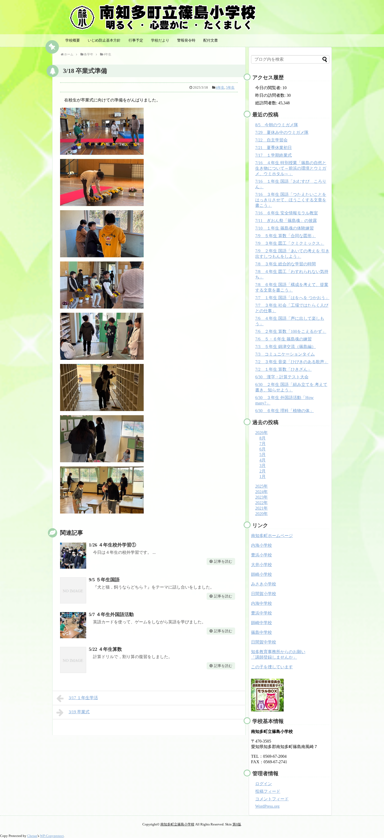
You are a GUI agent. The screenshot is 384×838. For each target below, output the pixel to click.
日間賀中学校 (263, 642)
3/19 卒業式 (79, 712)
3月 (262, 465)
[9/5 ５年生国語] (73, 590)
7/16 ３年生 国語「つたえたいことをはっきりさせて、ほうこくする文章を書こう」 (290, 200)
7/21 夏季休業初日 (273, 147)
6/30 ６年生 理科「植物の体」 (284, 410)
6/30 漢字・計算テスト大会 (282, 377)
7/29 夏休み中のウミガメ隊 (282, 132)
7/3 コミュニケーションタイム (285, 354)
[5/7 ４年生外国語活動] (73, 625)
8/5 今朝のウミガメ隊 (276, 125)
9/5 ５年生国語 (104, 579)
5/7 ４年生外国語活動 (111, 614)
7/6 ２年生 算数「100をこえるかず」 (290, 331)
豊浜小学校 (261, 555)
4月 (262, 460)
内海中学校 (261, 603)
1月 (262, 476)
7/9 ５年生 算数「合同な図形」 (285, 235)
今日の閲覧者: (268, 87)
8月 (262, 438)
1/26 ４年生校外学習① (112, 545)
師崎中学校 (261, 622)
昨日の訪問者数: (271, 95)
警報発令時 (186, 40)
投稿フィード (267, 791)
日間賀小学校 (263, 593)
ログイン (263, 784)
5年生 (230, 87)
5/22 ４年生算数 (105, 649)
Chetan (32, 836)
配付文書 (210, 40)
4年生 (220, 87)
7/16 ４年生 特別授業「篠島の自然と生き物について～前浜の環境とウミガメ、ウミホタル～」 (290, 168)
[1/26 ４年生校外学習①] (73, 556)
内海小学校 (261, 545)
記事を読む (223, 561)
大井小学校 (261, 564)
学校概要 (72, 40)
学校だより (160, 40)
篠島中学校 (261, 632)
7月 (262, 443)
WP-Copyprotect (52, 836)
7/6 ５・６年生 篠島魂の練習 (283, 339)
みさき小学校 (263, 584)
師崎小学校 (261, 574)
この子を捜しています (272, 667)
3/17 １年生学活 (83, 698)
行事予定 (136, 40)
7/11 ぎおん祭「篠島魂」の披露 (286, 220)
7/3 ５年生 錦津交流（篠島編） (285, 346)
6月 (262, 449)
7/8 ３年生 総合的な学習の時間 (285, 264)
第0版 (236, 824)
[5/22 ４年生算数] (73, 660)
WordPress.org (267, 806)
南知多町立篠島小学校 (177, 824)
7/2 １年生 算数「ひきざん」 (283, 369)
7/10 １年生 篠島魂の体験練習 (284, 228)
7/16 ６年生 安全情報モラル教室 (286, 213)
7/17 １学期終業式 (273, 155)
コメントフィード (272, 799)
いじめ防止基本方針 (104, 40)
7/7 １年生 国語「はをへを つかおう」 (292, 297)
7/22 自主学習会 (271, 140)
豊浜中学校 (261, 613)
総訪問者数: (266, 103)
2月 (262, 471)
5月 (262, 454)
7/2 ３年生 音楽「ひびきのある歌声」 (291, 362)
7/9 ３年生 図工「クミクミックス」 (289, 243)
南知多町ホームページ (272, 535)
